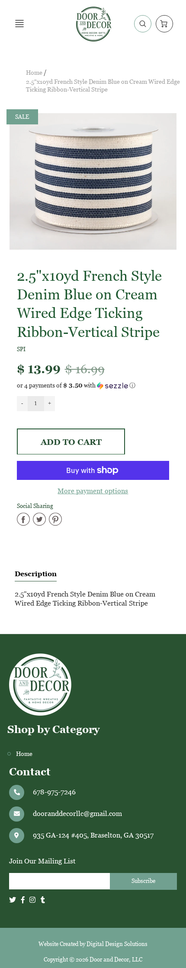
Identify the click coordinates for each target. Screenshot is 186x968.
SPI (21, 349)
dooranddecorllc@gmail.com (77, 813)
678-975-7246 (54, 792)
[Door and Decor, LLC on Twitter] (12, 900)
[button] (93, 385)
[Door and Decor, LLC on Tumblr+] (43, 900)
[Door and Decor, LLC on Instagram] (32, 900)
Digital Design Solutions (117, 944)
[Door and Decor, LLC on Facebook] (23, 900)
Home (34, 73)
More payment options (93, 491)
